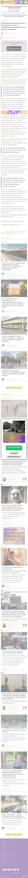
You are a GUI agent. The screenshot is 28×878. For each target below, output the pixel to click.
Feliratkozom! (14, 447)
